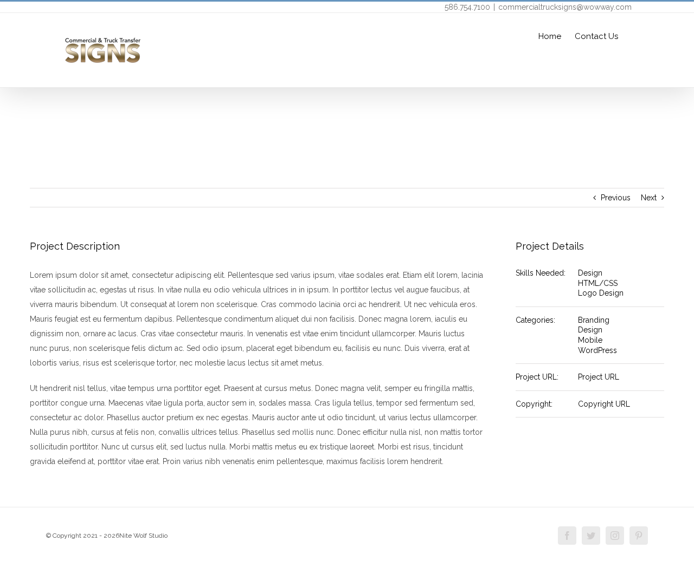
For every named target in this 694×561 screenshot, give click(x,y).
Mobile (590, 340)
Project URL (598, 377)
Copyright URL (604, 404)
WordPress (597, 350)
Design (590, 273)
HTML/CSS (598, 283)
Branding (593, 320)
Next (649, 197)
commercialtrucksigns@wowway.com (565, 7)
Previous (616, 197)
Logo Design (601, 293)
